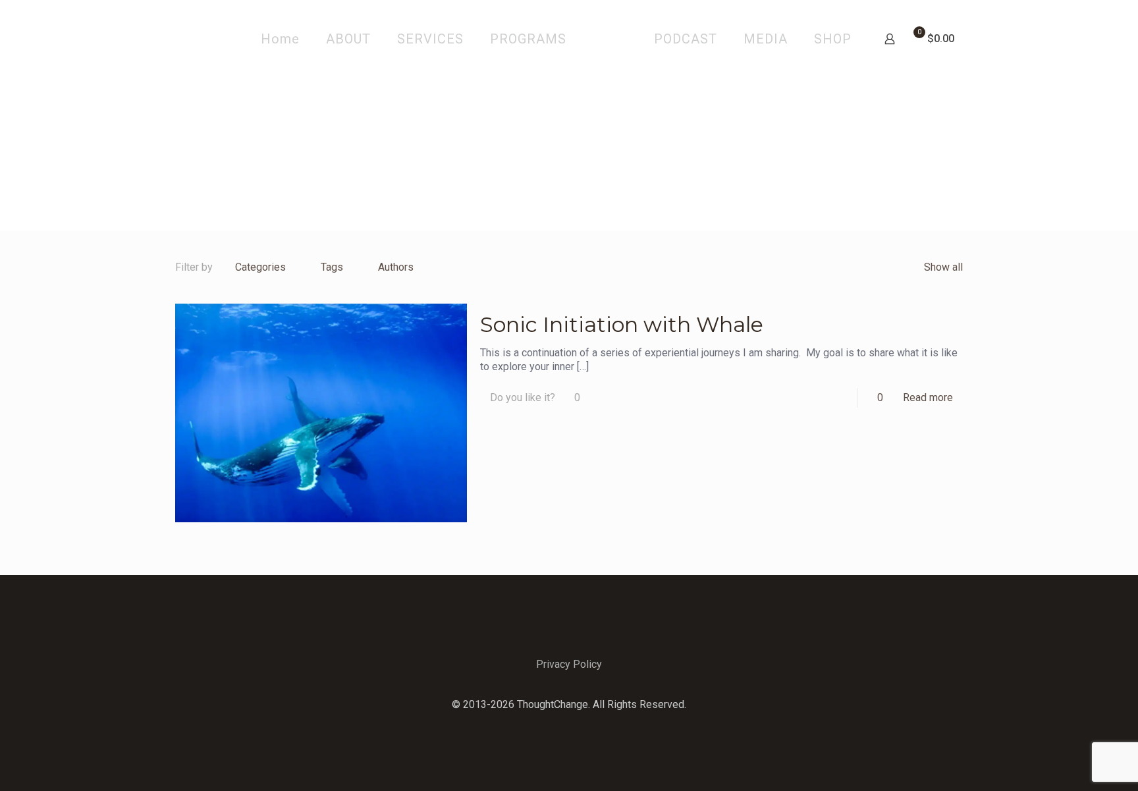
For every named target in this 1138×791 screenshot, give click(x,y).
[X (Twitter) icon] (569, 725)
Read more (928, 397)
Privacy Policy (569, 664)
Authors (396, 267)
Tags (332, 267)
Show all (943, 267)
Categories (260, 267)
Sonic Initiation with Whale (621, 324)
